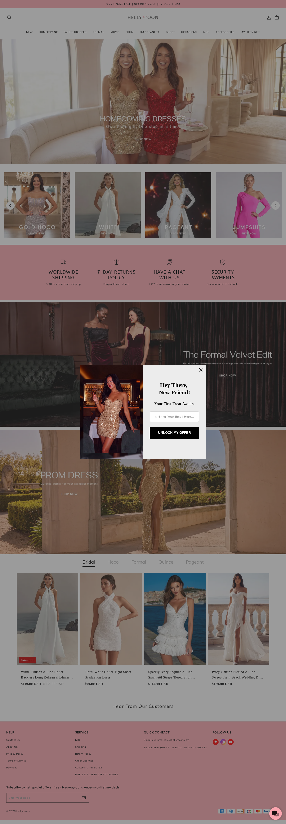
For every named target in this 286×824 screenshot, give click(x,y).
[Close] (201, 370)
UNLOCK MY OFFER (174, 432)
